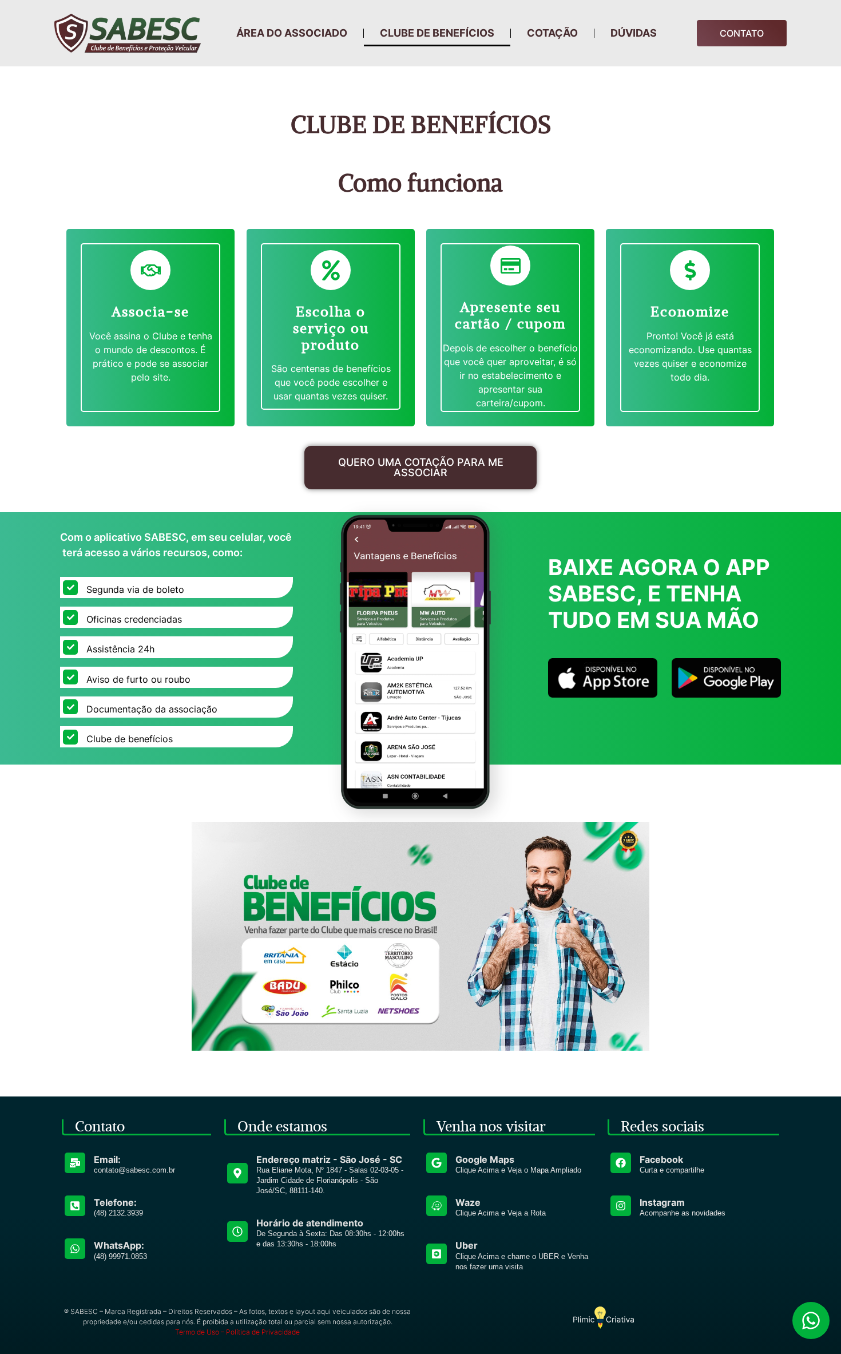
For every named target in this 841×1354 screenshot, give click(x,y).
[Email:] (75, 1163)
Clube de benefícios (437, 33)
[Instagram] (620, 1205)
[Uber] (436, 1254)
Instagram (662, 1202)
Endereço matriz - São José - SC (329, 1159)
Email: (107, 1159)
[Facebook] (620, 1163)
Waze (468, 1202)
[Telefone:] (75, 1205)
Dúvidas (633, 33)
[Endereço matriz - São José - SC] (237, 1173)
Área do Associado (291, 33)
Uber (466, 1245)
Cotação (552, 33)
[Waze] (436, 1205)
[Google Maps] (436, 1163)
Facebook (661, 1159)
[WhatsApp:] (75, 1248)
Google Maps (484, 1159)
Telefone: (115, 1202)
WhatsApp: (119, 1245)
